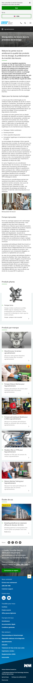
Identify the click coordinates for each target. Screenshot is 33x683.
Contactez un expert (11, 570)
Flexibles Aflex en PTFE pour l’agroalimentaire (13, 451)
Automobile (5, 657)
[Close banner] (29, 3)
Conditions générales (8, 627)
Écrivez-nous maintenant (9, 582)
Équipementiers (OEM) (8, 654)
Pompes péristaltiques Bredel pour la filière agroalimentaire (16, 418)
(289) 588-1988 (22, 564)
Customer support (7, 589)
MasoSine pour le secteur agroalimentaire (12, 352)
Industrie (4, 645)
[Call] (21, 23)
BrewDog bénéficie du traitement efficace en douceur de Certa (15, 524)
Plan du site (5, 680)
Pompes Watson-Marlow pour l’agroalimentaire (14, 385)
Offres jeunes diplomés (9, 613)
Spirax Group (5, 677)
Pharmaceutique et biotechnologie (12, 635)
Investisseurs (6, 621)
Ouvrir (25, 23)
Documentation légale (8, 624)
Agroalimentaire (9, 29)
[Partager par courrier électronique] (20, 542)
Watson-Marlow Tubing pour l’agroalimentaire (14, 482)
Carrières (4, 607)
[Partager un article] (9, 542)
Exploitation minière (8, 651)
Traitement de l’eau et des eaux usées (13, 648)
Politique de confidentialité (19, 677)
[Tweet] (12, 542)
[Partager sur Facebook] (16, 542)
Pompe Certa (8, 305)
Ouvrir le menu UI (30, 23)
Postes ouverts (6, 610)
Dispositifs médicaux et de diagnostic (13, 638)
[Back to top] (29, 576)
